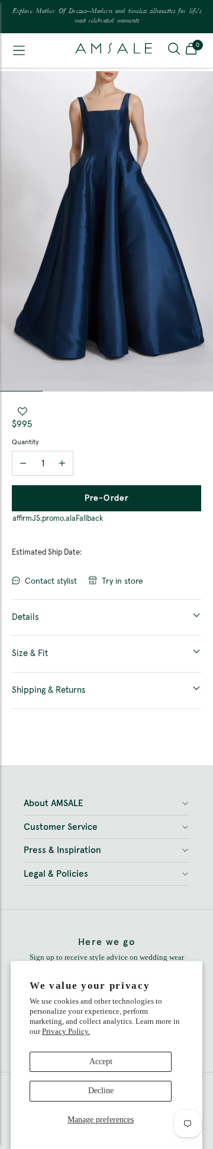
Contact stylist (51, 581)
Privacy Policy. (66, 1031)
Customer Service (61, 827)
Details (25, 617)
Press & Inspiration (62, 850)
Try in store (122, 581)
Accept (100, 1061)
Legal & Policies (56, 874)
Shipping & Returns (49, 690)
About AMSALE (53, 803)
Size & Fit (30, 653)
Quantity (25, 442)
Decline (101, 1090)
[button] (191, 50)
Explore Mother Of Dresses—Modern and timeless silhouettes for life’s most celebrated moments (106, 16)
